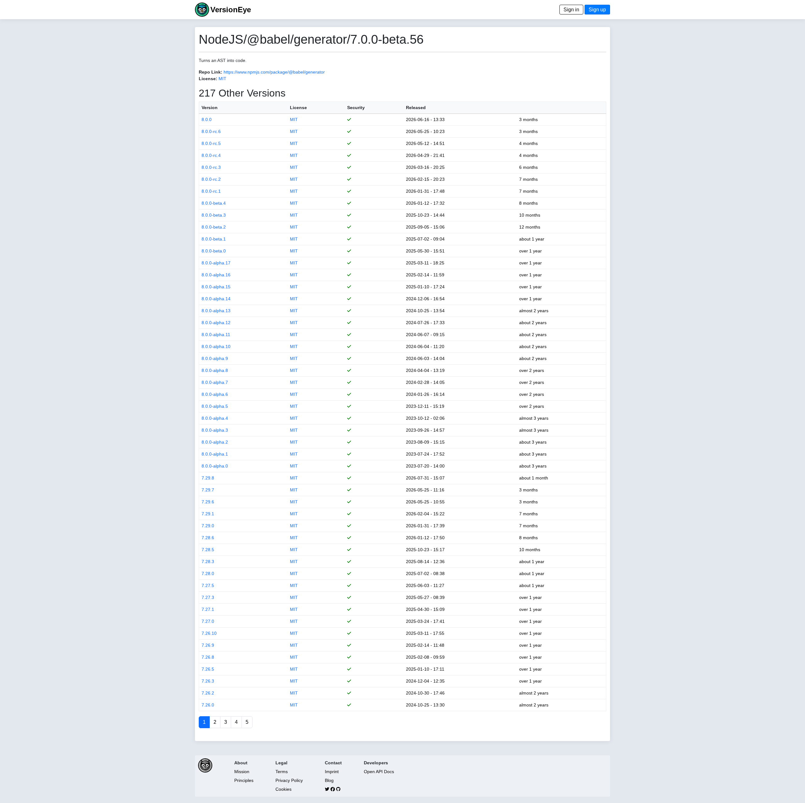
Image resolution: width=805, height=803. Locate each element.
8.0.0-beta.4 (214, 203)
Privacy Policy (289, 780)
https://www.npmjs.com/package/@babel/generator (274, 72)
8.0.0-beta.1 (214, 238)
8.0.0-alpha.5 (215, 406)
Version (210, 107)
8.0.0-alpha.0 (215, 465)
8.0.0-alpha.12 (216, 322)
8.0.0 (207, 119)
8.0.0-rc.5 (211, 143)
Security (356, 107)
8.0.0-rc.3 (211, 167)
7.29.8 (208, 477)
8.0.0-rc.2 (211, 179)
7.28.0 (208, 573)
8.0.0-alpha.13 (216, 310)
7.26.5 (208, 669)
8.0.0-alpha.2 (215, 442)
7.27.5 (208, 585)
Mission (241, 771)
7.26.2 (208, 692)
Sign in (571, 9)
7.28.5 (208, 549)
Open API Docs (379, 771)
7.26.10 (209, 633)
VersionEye (230, 9)
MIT (222, 78)
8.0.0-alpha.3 (215, 430)
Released (416, 107)
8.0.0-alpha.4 (215, 418)
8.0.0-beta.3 (214, 215)
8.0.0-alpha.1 (215, 454)
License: (208, 78)
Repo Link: (210, 72)
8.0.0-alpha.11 (216, 334)
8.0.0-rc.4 (211, 155)
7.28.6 (208, 537)
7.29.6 (208, 501)
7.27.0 (208, 621)
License (298, 107)
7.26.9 (208, 645)
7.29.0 (208, 525)
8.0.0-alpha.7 (215, 382)
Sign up (597, 9)
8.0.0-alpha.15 (216, 286)
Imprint (332, 771)
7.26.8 (208, 657)
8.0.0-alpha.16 (216, 274)
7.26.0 (208, 704)
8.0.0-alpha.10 (216, 346)
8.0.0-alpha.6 (215, 394)
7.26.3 (208, 681)
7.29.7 (208, 489)
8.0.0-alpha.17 (216, 262)
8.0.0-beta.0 (214, 250)
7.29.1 (208, 513)
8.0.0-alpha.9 (215, 358)
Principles (243, 780)
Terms (281, 771)
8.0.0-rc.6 (211, 131)
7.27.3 (208, 597)
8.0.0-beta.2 (214, 227)
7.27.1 (208, 609)
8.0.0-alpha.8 (215, 370)
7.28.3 (208, 561)
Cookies (283, 789)
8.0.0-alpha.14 (216, 298)
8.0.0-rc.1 (211, 191)
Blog (329, 780)
